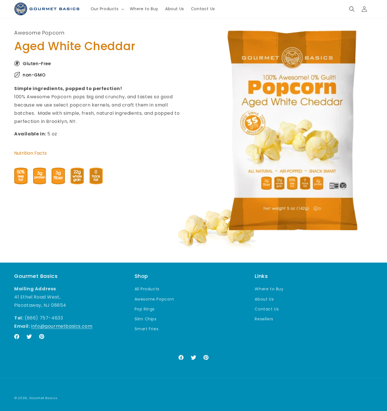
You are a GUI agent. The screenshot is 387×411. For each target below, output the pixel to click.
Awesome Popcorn (154, 299)
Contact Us (267, 309)
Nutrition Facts (30, 153)
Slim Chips (146, 318)
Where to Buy (269, 289)
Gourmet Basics (43, 398)
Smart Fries (147, 329)
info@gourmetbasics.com (61, 326)
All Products (147, 289)
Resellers (264, 318)
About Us (264, 299)
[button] (106, 9)
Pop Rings (145, 309)
